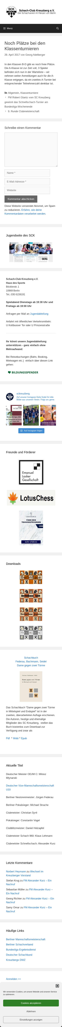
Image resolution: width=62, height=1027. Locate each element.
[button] (57, 985)
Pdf (8, 738)
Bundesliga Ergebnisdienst (21, 949)
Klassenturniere (29, 92)
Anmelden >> (13, 979)
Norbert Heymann (16, 871)
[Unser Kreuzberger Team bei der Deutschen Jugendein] (31, 415)
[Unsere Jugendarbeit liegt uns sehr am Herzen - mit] (48, 415)
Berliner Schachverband (19, 944)
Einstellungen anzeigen (31, 1019)
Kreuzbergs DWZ (15, 960)
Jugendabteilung (39, 313)
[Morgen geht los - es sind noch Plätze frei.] (14, 415)
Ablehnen (31, 1011)
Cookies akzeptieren (31, 1003)
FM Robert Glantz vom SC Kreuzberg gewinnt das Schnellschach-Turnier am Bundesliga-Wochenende (27, 102)
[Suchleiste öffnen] (57, 28)
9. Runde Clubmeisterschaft (23, 111)
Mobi (16, 738)
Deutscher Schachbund (19, 954)
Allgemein (13, 92)
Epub (24, 738)
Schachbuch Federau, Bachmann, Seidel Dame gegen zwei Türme (30, 661)
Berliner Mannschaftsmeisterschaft (25, 939)
